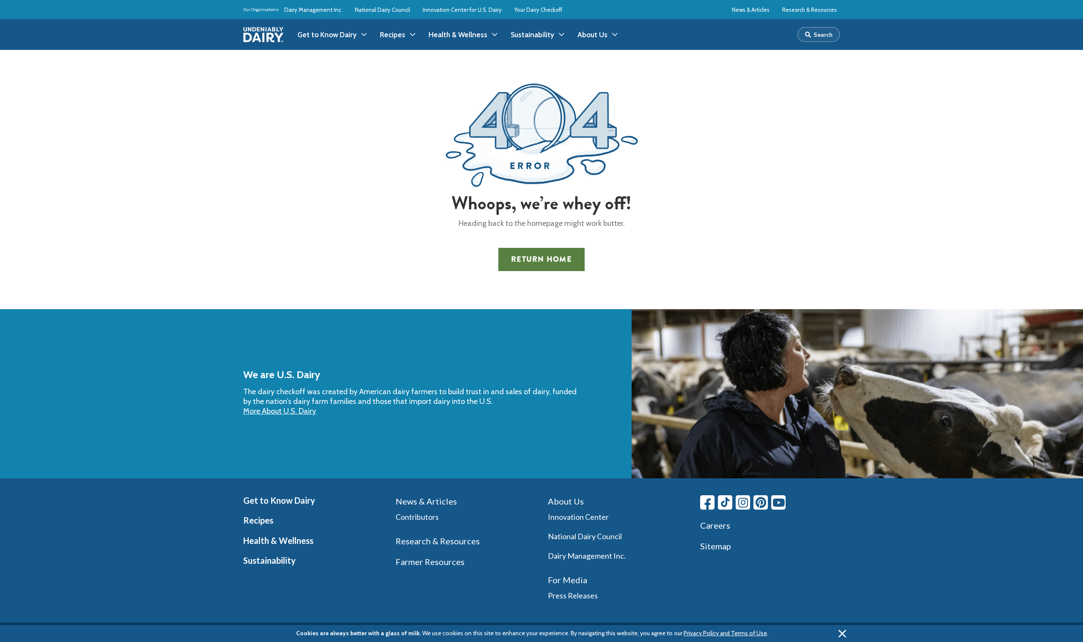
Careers (715, 525)
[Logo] (263, 35)
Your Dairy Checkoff (538, 9)
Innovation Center (578, 516)
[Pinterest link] (760, 502)
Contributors (417, 516)
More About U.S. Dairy (279, 411)
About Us (566, 501)
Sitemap (715, 546)
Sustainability (269, 560)
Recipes (258, 520)
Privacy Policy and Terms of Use (725, 633)
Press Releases (573, 595)
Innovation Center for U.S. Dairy (462, 9)
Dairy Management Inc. (313, 9)
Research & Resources (809, 9)
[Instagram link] (743, 502)
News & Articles (751, 9)
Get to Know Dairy (279, 500)
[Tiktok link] (725, 502)
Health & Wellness (278, 540)
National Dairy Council (382, 9)
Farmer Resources (430, 562)
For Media (567, 580)
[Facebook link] (707, 502)
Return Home (541, 259)
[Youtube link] (778, 502)
